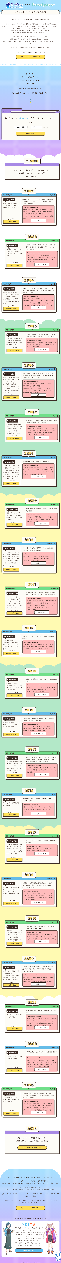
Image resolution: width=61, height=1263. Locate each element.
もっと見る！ (38, 221)
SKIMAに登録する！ (28, 1250)
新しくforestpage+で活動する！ (31, 1147)
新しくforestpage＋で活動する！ (30, 57)
